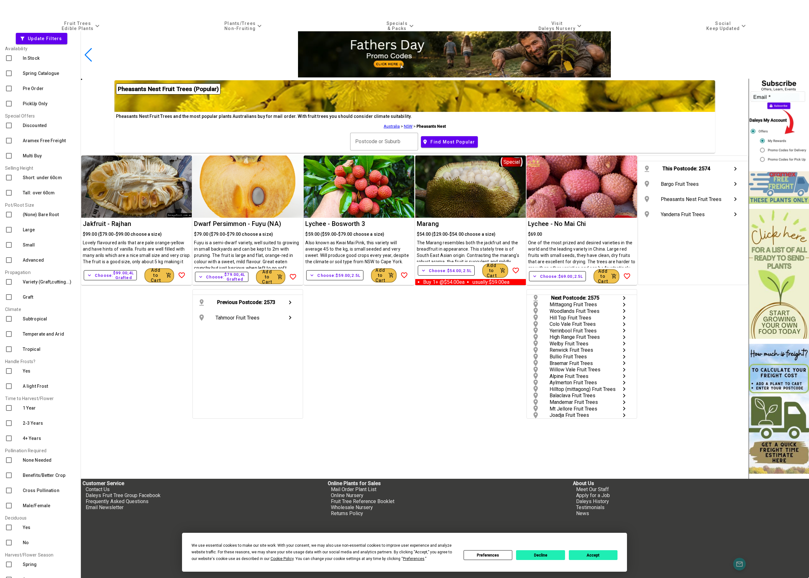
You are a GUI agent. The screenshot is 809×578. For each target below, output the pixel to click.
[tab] (81, 25)
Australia (392, 126)
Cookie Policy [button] (282, 559)
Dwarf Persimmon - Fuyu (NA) (237, 224)
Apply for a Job (593, 495)
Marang (428, 224)
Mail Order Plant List (353, 489)
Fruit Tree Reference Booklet (362, 501)
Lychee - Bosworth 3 (335, 224)
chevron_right (735, 169)
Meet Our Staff (592, 489)
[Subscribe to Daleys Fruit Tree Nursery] (779, 122)
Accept (593, 555)
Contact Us (98, 489)
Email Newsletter (105, 507)
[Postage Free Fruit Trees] (779, 187)
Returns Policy (347, 513)
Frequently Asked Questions (117, 501)
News (582, 513)
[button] (475, 74)
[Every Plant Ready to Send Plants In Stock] (779, 274)
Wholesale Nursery (352, 507)
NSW (408, 126)
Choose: (110, 275)
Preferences (488, 555)
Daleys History (592, 501)
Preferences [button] (413, 559)
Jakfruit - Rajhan (107, 224)
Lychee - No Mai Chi (557, 224)
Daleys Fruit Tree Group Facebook (123, 495)
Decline (540, 555)
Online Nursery (347, 495)
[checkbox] (40, 58)
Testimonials (590, 507)
